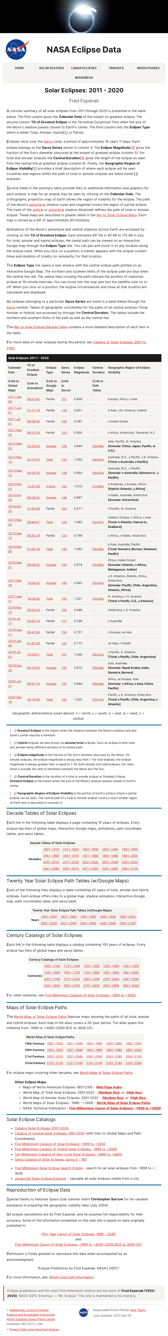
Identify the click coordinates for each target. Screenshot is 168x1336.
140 (64, 583)
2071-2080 (90, 868)
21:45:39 (33, 508)
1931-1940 (110, 849)
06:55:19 (33, 535)
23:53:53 (33, 446)
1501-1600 (52, 972)
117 (64, 621)
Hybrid (50, 486)
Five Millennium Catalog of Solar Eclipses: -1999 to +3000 (90, 995)
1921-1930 (90, 849)
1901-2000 (131, 972)
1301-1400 (111, 966)
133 (64, 459)
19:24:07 (33, 654)
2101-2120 (55, 1063)
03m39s (98, 667)
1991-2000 (130, 855)
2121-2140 (75, 1063)
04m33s (98, 654)
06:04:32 (33, 497)
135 (64, 564)
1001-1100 (52, 966)
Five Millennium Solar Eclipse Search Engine (49, 1168)
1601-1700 (72, 972)
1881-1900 (134, 1043)
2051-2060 (51, 868)
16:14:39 (33, 699)
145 (64, 598)
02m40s (98, 598)
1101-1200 (72, 966)
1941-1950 (130, 849)
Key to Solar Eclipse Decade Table (40, 327)
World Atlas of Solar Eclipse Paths (41, 1017)
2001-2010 (51, 862)
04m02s (98, 459)
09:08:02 (33, 564)
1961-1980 (108, 916)
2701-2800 (91, 985)
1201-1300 (91, 966)
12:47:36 (33, 486)
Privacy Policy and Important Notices (34, 1329)
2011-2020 (71, 862)
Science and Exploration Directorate (31, 1314)
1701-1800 (91, 972)
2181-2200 (134, 1063)
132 (64, 667)
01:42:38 (33, 643)
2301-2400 (111, 979)
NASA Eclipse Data (84, 50)
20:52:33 (33, 610)
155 (64, 632)
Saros (48, 141)
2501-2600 (52, 985)
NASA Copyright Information (71, 1277)
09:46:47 (33, 522)
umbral (38, 210)
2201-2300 (91, 979)
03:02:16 (33, 621)
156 (64, 421)
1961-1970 (71, 855)
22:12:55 (33, 459)
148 (64, 497)
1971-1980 (90, 855)
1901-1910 (51, 849)
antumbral (56, 210)
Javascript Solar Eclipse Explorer (40, 1178)
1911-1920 (71, 849)
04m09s (98, 549)
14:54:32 (33, 583)
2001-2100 (52, 979)
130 (64, 549)
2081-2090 (110, 868)
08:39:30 (33, 421)
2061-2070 (71, 868)
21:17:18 (33, 410)
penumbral (37, 205)
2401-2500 (131, 979)
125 (64, 535)
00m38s (98, 683)
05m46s (98, 446)
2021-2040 (68, 923)
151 (64, 399)
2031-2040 (110, 862)
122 (64, 643)
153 (64, 508)
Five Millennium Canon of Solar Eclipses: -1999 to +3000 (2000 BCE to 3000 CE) (78, 1244)
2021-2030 (90, 862)
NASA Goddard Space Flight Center (31, 1319)
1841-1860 (94, 1043)
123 (64, 432)
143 (64, 486)
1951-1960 (51, 855)
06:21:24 (33, 432)
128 (64, 446)
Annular (51, 446)
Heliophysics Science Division (29, 1310)
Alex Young (137, 1310)
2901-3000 (131, 985)
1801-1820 (55, 1043)
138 (64, 472)
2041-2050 (130, 862)
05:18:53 (33, 667)
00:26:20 (33, 472)
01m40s (98, 486)
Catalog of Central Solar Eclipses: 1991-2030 (50, 1133)
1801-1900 (111, 972)
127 (64, 654)
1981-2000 (127, 916)
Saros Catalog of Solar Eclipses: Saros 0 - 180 (51, 1159)
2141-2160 (94, 1063)
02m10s (98, 699)
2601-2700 (72, 985)
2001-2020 (49, 923)
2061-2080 (108, 923)
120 (64, 522)
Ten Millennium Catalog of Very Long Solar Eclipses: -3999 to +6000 (68, 1154)
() (109, 1092)
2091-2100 (130, 868)
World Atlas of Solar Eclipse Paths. (106, 1073)
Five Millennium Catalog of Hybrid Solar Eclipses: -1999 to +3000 (66, 1149)
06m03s (98, 472)
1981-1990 (110, 855)
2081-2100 (127, 923)
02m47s (98, 522)
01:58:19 (33, 549)
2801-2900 (111, 985)
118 (64, 410)
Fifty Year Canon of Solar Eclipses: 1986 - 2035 (78, 1234)
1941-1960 (88, 916)
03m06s (98, 564)
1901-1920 (49, 916)
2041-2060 (88, 923)
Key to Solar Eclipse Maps (116, 215)
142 (64, 699)
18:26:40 (33, 598)
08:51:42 (33, 399)
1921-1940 (68, 916)
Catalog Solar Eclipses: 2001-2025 (42, 1128)
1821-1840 (75, 1043)
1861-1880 (114, 1043)
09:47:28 (33, 632)
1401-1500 (131, 966)
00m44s (98, 583)
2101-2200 (72, 979)
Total (49, 459)
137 (64, 683)
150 (64, 610)
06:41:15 (33, 683)
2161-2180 (114, 1063)
